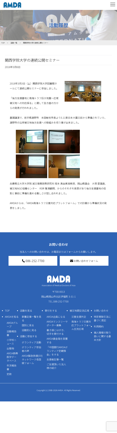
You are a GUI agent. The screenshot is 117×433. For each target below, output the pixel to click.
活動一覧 (14, 42)
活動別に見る (29, 330)
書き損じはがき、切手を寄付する (56, 332)
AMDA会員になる (56, 316)
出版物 (10, 348)
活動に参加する (28, 336)
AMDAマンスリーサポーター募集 (57, 323)
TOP (7, 310)
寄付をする (51, 310)
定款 (9, 374)
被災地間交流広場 (79, 310)
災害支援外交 (78, 316)
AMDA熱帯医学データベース (12, 356)
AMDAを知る (12, 316)
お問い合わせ (101, 310)
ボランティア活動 (31, 342)
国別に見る (28, 325)
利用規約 (99, 326)
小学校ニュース (11, 341)
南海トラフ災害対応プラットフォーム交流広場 (81, 325)
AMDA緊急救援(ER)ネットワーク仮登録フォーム (32, 359)
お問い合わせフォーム (86, 261)
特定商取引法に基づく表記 (102, 318)
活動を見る (26, 310)
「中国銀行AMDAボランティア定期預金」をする (57, 350)
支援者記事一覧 (55, 359)
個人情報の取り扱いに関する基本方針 (102, 336)
